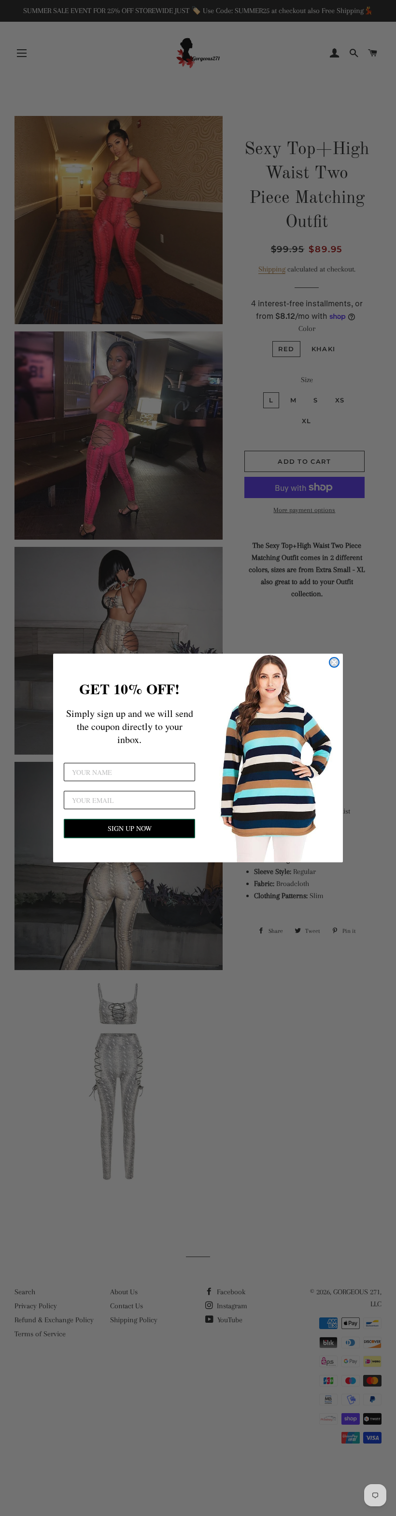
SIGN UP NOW (130, 828)
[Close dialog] (334, 662)
